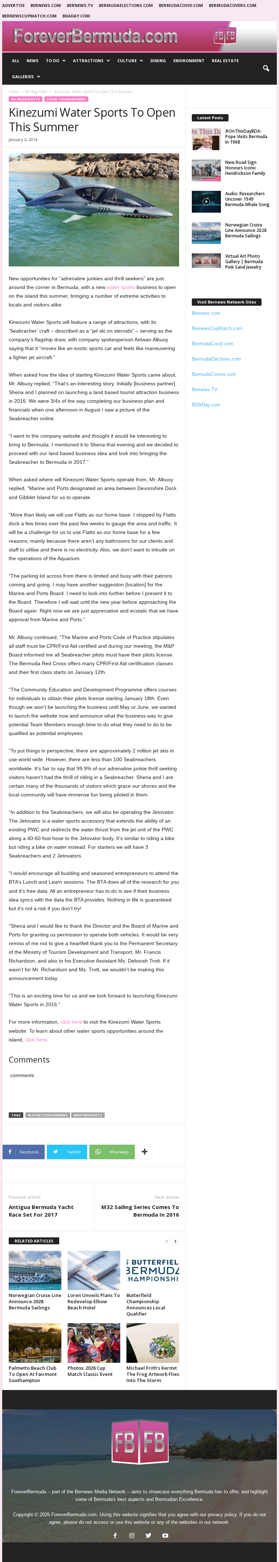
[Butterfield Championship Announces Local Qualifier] (152, 1270)
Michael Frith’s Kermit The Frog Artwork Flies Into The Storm (152, 1374)
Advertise (13, 5)
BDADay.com (76, 16)
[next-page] (175, 1241)
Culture (127, 60)
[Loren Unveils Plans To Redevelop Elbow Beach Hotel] (94, 1270)
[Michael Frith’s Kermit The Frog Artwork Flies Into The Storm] (152, 1342)
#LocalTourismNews (48, 1115)
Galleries (23, 76)
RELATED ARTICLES (34, 1241)
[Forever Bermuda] (139, 36)
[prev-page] (166, 1241)
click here (71, 1022)
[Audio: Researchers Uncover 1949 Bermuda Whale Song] (206, 202)
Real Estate (225, 60)
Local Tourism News (66, 99)
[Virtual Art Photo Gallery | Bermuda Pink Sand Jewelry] (206, 260)
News (33, 60)
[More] (144, 1152)
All (15, 60)
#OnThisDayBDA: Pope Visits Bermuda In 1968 (246, 136)
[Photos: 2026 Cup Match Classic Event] (94, 1342)
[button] (266, 69)
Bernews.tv (80, 5)
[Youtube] (164, 1536)
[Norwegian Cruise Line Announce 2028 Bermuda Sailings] (35, 1270)
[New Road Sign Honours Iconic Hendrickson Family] (206, 170)
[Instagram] (132, 1536)
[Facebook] (115, 1536)
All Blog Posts (36, 91)
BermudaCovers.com (232, 5)
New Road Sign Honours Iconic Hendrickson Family (245, 167)
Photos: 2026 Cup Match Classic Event (90, 1371)
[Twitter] (148, 1536)
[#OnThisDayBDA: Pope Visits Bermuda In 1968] (206, 139)
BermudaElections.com (126, 5)
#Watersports (88, 1115)
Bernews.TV (205, 389)
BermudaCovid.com (181, 5)
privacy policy (222, 1514)
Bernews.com (46, 5)
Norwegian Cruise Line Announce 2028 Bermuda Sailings (35, 1301)
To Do (52, 60)
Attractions (88, 60)
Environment (189, 60)
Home (14, 91)
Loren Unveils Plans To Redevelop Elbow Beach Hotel (94, 1301)
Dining (158, 60)
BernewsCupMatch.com (29, 16)
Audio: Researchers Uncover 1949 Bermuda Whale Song (247, 199)
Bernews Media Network (100, 1491)
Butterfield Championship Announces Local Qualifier (145, 1304)
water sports (121, 287)
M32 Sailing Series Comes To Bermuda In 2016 (140, 1210)
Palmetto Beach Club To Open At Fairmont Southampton (33, 1374)
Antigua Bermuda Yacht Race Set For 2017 (41, 1210)
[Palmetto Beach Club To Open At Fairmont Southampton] (35, 1342)
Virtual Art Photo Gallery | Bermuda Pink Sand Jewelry (244, 261)
